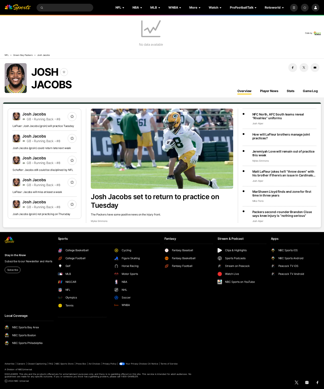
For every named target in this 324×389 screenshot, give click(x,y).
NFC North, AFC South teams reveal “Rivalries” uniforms (278, 116)
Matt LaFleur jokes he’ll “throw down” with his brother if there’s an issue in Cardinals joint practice (283, 173)
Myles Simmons (99, 221)
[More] (294, 7)
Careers (21, 364)
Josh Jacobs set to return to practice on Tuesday (155, 201)
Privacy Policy (109, 364)
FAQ (51, 364)
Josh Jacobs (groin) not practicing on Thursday (41, 214)
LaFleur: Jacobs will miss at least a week (37, 192)
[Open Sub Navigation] (123, 8)
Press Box (81, 364)
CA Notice (153, 364)
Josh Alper (257, 123)
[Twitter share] (304, 67)
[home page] (18, 7)
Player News (269, 91)
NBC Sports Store (64, 364)
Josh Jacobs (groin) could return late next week (42, 148)
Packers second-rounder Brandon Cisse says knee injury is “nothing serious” (282, 213)
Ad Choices (94, 364)
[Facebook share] (292, 67)
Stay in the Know (15, 255)
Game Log (310, 91)
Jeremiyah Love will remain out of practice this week (283, 153)
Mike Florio (258, 201)
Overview (244, 91)
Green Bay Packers (23, 55)
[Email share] (315, 67)
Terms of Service (169, 364)
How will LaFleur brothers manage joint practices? (281, 136)
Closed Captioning (37, 364)
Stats (290, 91)
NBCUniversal (25, 369)
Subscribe (12, 269)
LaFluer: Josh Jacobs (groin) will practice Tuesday (43, 126)
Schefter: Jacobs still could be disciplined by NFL (43, 170)
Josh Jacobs (43, 55)
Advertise (10, 364)
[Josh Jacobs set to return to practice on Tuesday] (162, 149)
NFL (7, 55)
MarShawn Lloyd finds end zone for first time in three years (281, 193)
